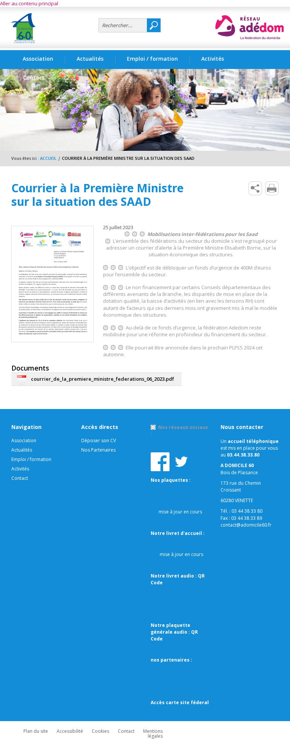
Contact (19, 478)
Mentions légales (153, 733)
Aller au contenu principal (29, 3)
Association (23, 440)
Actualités (90, 58)
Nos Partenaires (98, 450)
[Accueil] (52, 28)
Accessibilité (70, 731)
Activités (20, 469)
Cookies (100, 731)
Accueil (48, 158)
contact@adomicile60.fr (246, 525)
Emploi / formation (31, 459)
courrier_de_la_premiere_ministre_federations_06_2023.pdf (102, 378)
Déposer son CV (98, 440)
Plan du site (35, 731)
